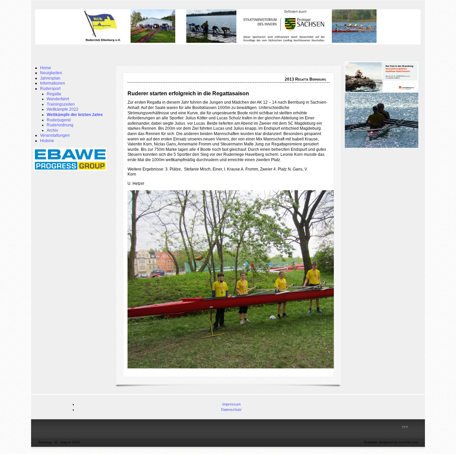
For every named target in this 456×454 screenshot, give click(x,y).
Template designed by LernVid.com (391, 442)
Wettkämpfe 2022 (62, 109)
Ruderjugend (59, 120)
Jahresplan (50, 78)
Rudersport (50, 88)
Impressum (231, 404)
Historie (47, 140)
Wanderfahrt (58, 99)
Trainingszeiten (61, 104)
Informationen (52, 83)
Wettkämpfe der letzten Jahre (75, 114)
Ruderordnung (60, 125)
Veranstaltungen (55, 135)
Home (45, 68)
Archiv (52, 130)
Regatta (54, 94)
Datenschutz (231, 410)
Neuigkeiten (51, 73)
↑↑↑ (405, 427)
